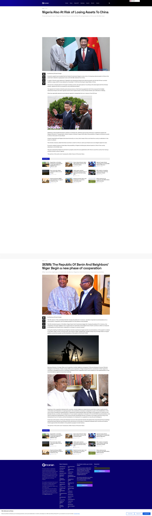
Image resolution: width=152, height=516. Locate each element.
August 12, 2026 (76, 175)
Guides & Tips (71, 469)
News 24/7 (76, 3)
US (68, 502)
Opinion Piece (71, 488)
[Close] (150, 510)
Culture (61, 482)
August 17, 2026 (76, 166)
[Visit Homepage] (48, 3)
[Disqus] (76, 202)
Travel (69, 501)
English (133, 0)
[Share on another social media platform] (43, 83)
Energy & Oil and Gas (63, 494)
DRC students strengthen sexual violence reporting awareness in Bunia (102, 171)
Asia (60, 469)
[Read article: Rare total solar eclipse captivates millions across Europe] (45, 172)
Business (82, 3)
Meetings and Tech (71, 483)
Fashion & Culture (62, 502)
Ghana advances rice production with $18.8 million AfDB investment (102, 180)
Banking (61, 471)
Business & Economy (62, 475)
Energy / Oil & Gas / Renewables (62, 489)
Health (69, 472)
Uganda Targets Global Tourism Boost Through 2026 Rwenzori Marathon (102, 163)
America (61, 468)
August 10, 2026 (53, 182)
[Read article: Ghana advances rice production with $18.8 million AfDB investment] (92, 180)
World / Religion (71, 506)
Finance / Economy (62, 506)
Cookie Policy (77, 513)
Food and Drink (71, 466)
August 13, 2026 (53, 174)
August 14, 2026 (100, 166)
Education (62, 486)
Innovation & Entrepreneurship (71, 476)
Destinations (62, 484)
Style (69, 497)
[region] (76, 512)
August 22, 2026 (53, 167)
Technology (70, 499)
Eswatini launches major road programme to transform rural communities (79, 180)
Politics (69, 491)
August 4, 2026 (99, 182)
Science (69, 494)
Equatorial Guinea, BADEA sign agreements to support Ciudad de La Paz (56, 180)
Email (95, 466)
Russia (69, 492)
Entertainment (63, 497)
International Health (70, 480)
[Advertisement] (76, 27)
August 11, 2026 (99, 174)
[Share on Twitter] (43, 77)
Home (66, 3)
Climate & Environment (62, 479)
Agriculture (62, 466)
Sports (87, 3)
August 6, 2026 (76, 182)
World (92, 3)
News (71, 3)
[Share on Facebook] (43, 74)
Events (97, 3)
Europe (61, 500)
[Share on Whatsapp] (43, 80)
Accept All (146, 513)
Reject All (138, 513)
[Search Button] (109, 3)
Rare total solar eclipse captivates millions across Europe (56, 171)
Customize (130, 513)
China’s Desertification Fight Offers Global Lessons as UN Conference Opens (79, 163)
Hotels (69, 473)
